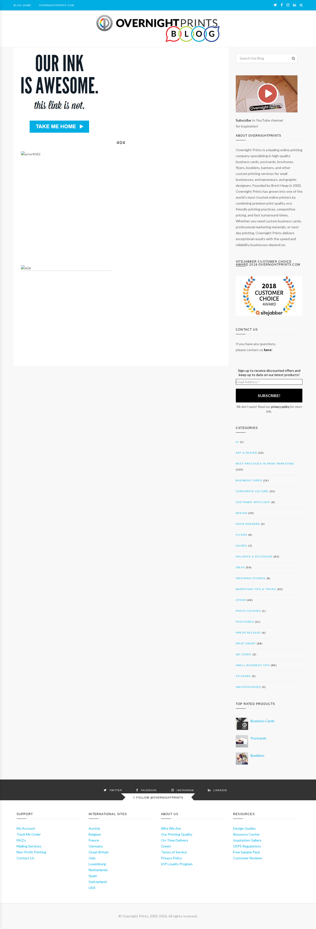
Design (241, 513)
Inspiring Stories (250, 578)
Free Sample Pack (246, 852)
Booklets (257, 755)
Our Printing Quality (176, 834)
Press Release (248, 632)
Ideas (240, 567)
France (94, 840)
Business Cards (249, 480)
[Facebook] (282, 5)
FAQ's (21, 840)
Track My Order (29, 834)
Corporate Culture (252, 491)
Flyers (241, 534)
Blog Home (22, 5)
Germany (96, 846)
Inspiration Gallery (247, 840)
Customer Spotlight (253, 502)
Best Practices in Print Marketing (265, 463)
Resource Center (246, 834)
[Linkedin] (294, 5)
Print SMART (246, 643)
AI (237, 442)
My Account (26, 828)
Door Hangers (248, 524)
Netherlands (98, 870)
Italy (92, 858)
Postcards (245, 621)
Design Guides (244, 828)
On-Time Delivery (174, 840)
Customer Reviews (247, 858)
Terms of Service (174, 852)
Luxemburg (97, 864)
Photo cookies (248, 611)
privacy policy (280, 407)
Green (166, 846)
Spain (93, 876)
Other (241, 600)
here (267, 350)
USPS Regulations (247, 846)
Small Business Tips (253, 665)
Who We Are (171, 828)
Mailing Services (29, 846)
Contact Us (25, 858)
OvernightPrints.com (56, 5)
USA (92, 888)
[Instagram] (287, 5)
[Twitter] (275, 5)
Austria (94, 828)
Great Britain (99, 852)
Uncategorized (248, 687)
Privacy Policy (171, 858)
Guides (241, 545)
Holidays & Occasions (254, 556)
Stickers (243, 676)
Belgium (95, 834)
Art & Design (246, 452)
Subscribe (243, 120)
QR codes (244, 654)
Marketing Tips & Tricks (256, 589)
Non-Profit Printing (31, 852)
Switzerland (98, 882)
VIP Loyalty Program (177, 864)
